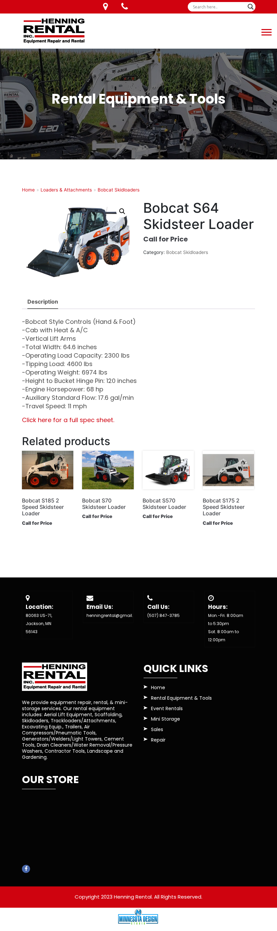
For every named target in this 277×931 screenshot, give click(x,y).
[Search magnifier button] (250, 6)
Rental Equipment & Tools (181, 698)
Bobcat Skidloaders (119, 189)
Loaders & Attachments (66, 189)
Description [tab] (42, 301)
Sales (157, 730)
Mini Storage (165, 719)
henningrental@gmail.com (114, 615)
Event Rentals (167, 709)
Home (28, 189)
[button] (266, 30)
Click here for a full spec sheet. (68, 420)
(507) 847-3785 (163, 615)
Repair (158, 740)
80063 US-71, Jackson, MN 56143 (39, 624)
